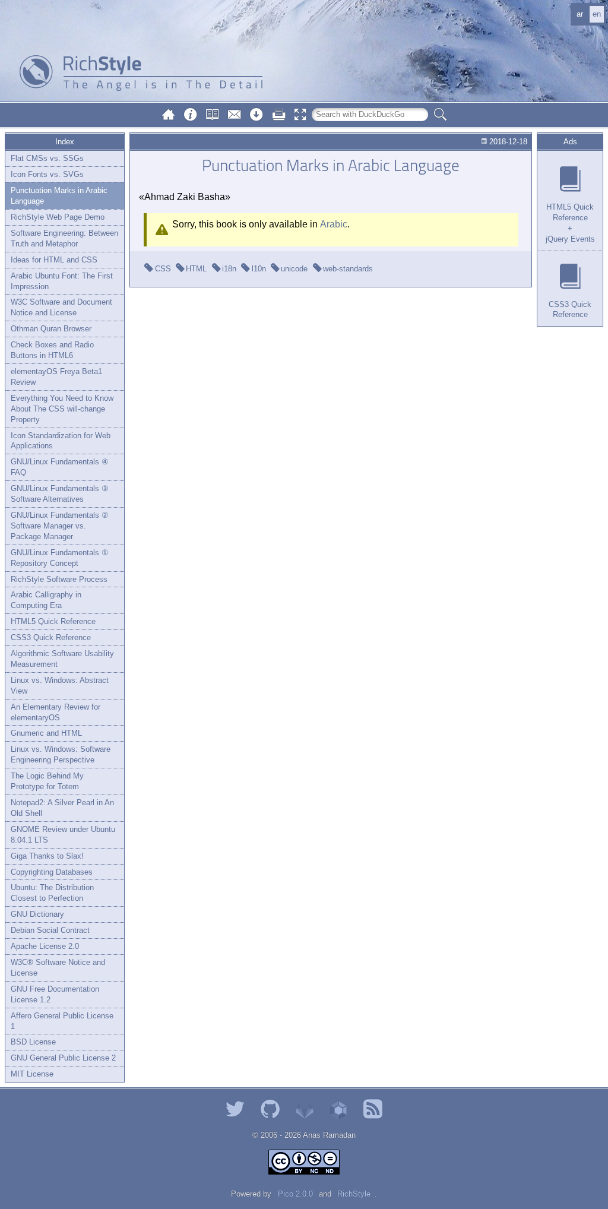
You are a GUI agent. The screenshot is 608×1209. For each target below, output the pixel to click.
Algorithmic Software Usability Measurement (62, 659)
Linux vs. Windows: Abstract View (60, 685)
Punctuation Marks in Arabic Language (59, 195)
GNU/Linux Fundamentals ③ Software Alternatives (60, 494)
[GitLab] (304, 1109)
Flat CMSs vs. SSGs (47, 158)
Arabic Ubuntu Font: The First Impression (62, 281)
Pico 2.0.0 (295, 1193)
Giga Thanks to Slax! (47, 856)
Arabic (333, 224)
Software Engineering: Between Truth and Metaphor (64, 238)
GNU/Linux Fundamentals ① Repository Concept (60, 558)
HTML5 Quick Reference (53, 621)
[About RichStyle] (190, 115)
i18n (229, 268)
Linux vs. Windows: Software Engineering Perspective (60, 754)
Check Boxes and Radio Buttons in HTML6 (52, 350)
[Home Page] (168, 115)
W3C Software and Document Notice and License (61, 307)
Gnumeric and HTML (46, 733)
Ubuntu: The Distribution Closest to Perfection (52, 893)
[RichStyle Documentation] (212, 115)
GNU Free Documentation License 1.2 (55, 994)
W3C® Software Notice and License (58, 967)
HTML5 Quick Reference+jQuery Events (570, 222)
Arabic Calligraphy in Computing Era (46, 600)
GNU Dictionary (37, 914)
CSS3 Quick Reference (51, 637)
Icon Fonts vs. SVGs (47, 174)
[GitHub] (270, 1109)
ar (580, 14)
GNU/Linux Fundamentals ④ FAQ (60, 467)
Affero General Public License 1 (62, 1021)
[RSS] (372, 1109)
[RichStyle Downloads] (256, 115)
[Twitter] (235, 1109)
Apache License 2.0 (45, 946)
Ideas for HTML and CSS (54, 259)
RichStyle (353, 1193)
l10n (259, 268)
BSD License (33, 1041)
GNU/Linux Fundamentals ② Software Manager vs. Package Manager (60, 526)
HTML (196, 268)
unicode (294, 268)
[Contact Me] (234, 115)
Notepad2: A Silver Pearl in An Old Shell (62, 808)
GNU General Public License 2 (63, 1057)
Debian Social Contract (50, 930)
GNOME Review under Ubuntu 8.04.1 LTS (63, 834)
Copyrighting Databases (52, 872)
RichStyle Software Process (59, 579)
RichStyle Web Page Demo (57, 217)
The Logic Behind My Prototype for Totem (47, 781)
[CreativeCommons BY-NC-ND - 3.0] (304, 1162)
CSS (163, 268)
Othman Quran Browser (51, 328)
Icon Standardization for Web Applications (60, 441)
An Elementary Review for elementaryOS (55, 712)
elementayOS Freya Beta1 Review (56, 377)
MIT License (32, 1073)
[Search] (439, 115)
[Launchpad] (338, 1109)
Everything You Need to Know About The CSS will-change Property (62, 409)
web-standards (348, 268)
